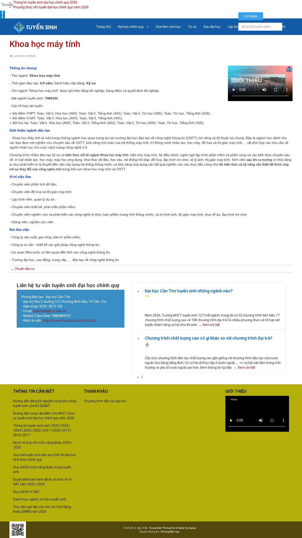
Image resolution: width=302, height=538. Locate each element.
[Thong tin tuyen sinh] (35, 27)
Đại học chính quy (131, 27)
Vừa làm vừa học (168, 27)
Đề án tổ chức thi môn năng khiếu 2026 (41, 442)
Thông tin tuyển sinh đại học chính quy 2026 (45, 2)
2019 (66, 430)
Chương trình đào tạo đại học (105, 401)
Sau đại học (212, 27)
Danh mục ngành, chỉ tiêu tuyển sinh (39, 499)
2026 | (55, 425)
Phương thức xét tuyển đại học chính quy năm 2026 (51, 7)
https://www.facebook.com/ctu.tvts (69, 320)
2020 (56, 430)
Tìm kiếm (251, 16)
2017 (26, 435)
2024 (17, 430)
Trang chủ (103, 27)
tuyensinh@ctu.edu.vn (50, 311)
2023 (27, 430)
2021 (46, 430)
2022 (37, 430)
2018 (17, 435)
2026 (41, 484)
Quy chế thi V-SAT (26, 492)
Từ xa (192, 27)
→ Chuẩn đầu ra (22, 269)
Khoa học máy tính (44, 44)
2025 (64, 425)
